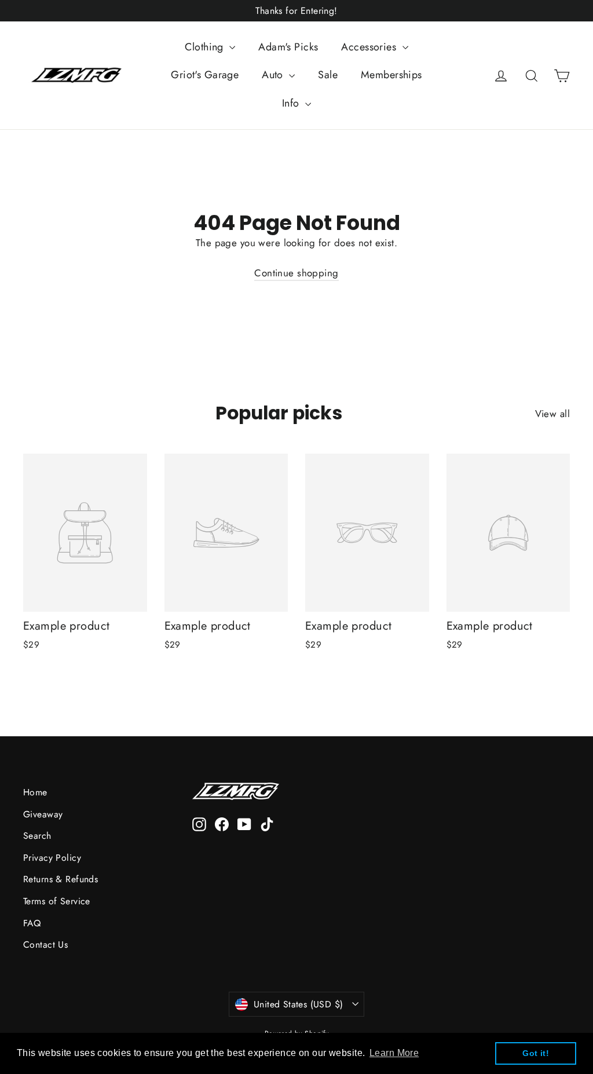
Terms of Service (56, 901)
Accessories (370, 46)
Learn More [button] (394, 1053)
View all (552, 414)
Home (35, 792)
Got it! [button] (535, 1053)
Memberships (391, 74)
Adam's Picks (288, 46)
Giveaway (43, 814)
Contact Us (45, 944)
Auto (274, 74)
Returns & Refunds (60, 879)
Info (292, 103)
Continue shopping (296, 273)
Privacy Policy (52, 857)
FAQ (32, 923)
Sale (328, 74)
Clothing (205, 46)
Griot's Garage (205, 74)
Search (37, 835)
